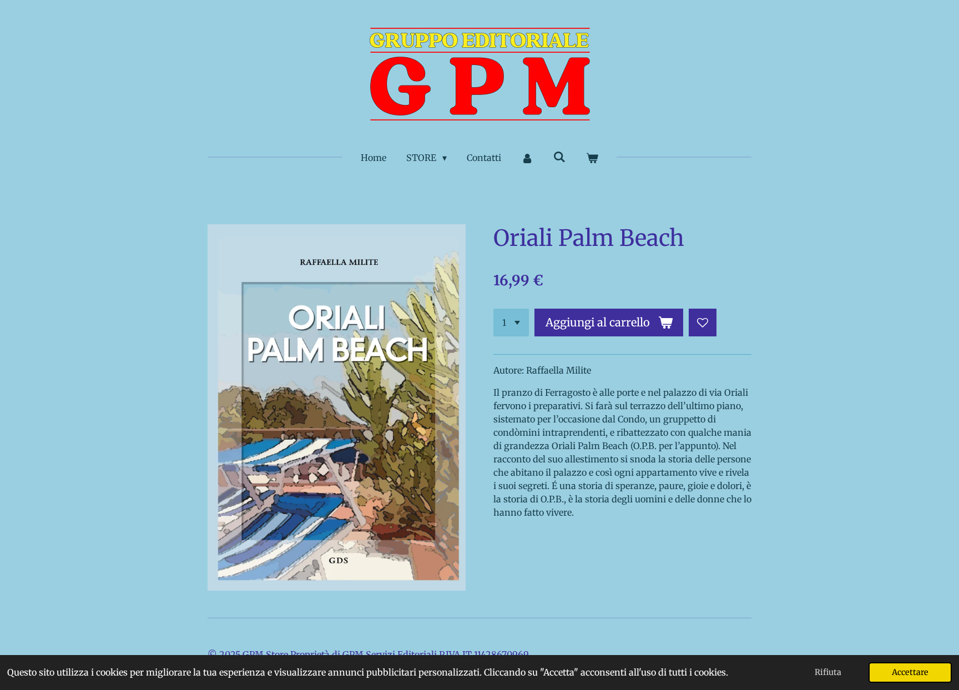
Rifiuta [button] (828, 672)
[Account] (527, 157)
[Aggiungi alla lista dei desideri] (702, 322)
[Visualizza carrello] (591, 157)
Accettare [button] (910, 672)
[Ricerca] (559, 156)
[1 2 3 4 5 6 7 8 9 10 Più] (511, 322)
